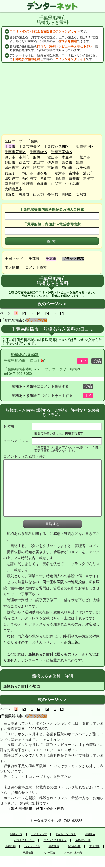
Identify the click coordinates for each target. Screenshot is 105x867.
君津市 (60, 173)
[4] (39, 313)
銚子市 (10, 157)
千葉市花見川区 (56, 146)
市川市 (24, 157)
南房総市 (12, 184)
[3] (32, 313)
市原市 (52, 168)
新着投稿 (10, 846)
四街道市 (12, 178)
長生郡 (52, 194)
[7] (62, 313)
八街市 (45, 178)
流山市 (67, 168)
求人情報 (12, 267)
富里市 (88, 178)
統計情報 (28, 852)
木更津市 (69, 157)
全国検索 (90, 834)
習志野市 (12, 168)
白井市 (74, 178)
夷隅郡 (67, 194)
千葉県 (32, 141)
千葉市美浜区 (61, 152)
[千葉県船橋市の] (24, 320)
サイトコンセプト (32, 777)
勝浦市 (38, 168)
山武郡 (38, 194)
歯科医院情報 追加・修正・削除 (37, 808)
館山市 (52, 157)
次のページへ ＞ (52, 303)
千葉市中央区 (29, 146)
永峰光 (78, 852)
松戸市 (85, 157)
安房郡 (81, 194)
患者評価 (54, 846)
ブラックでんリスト (30, 755)
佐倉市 (52, 162)
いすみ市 (72, 184)
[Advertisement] (52, 98)
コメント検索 (36, 267)
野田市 (10, 162)
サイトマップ (39, 834)
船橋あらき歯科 (25, 355)
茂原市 (24, 162)
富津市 (74, 173)
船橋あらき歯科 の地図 (21, 686)
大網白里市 (13, 189)
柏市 (26, 168)
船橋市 (38, 157)
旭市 (79, 162)
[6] (54, 313)
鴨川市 (27, 173)
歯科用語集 (74, 846)
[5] (47, 313)
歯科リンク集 (83, 840)
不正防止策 (69, 642)
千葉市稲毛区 (83, 146)
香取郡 (24, 194)
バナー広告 (48, 852)
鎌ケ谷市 (44, 173)
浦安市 (88, 173)
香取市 (42, 184)
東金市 (67, 162)
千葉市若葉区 (15, 152)
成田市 (38, 162)
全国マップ (13, 141)
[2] (24, 313)
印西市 (60, 178)
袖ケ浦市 (29, 178)
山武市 (56, 184)
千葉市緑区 (38, 152)
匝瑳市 (27, 184)
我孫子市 (12, 173)
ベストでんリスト (24, 840)
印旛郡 (10, 194)
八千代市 (83, 168)
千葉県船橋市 (14, 361)
